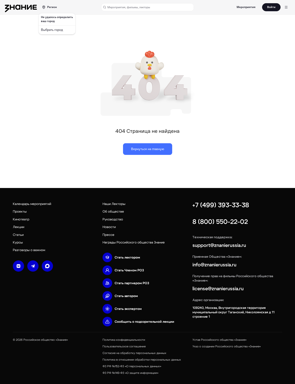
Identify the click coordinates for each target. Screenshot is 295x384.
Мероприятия (246, 7)
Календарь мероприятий (32, 203)
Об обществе (113, 211)
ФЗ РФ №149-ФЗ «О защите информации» (130, 373)
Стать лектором (127, 257)
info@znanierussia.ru (214, 264)
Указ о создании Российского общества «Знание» (226, 346)
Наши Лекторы (114, 203)
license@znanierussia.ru (218, 288)
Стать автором (126, 296)
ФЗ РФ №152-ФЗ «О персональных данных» (132, 366)
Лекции (18, 227)
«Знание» (62, 339)
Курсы (18, 242)
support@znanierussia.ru (219, 245)
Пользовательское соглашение (124, 346)
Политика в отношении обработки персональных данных (142, 359)
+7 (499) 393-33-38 (220, 205)
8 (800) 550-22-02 (220, 221)
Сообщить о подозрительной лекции (144, 321)
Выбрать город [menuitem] (52, 30)
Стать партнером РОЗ (132, 283)
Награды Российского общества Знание (134, 242)
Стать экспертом (128, 308)
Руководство (113, 219)
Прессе (108, 234)
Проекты (20, 211)
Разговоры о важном (29, 250)
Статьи (18, 234)
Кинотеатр (21, 219)
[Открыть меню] (286, 7)
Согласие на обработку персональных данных (134, 353)
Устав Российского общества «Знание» (219, 339)
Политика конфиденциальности (124, 339)
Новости (109, 227)
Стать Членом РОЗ (129, 270)
